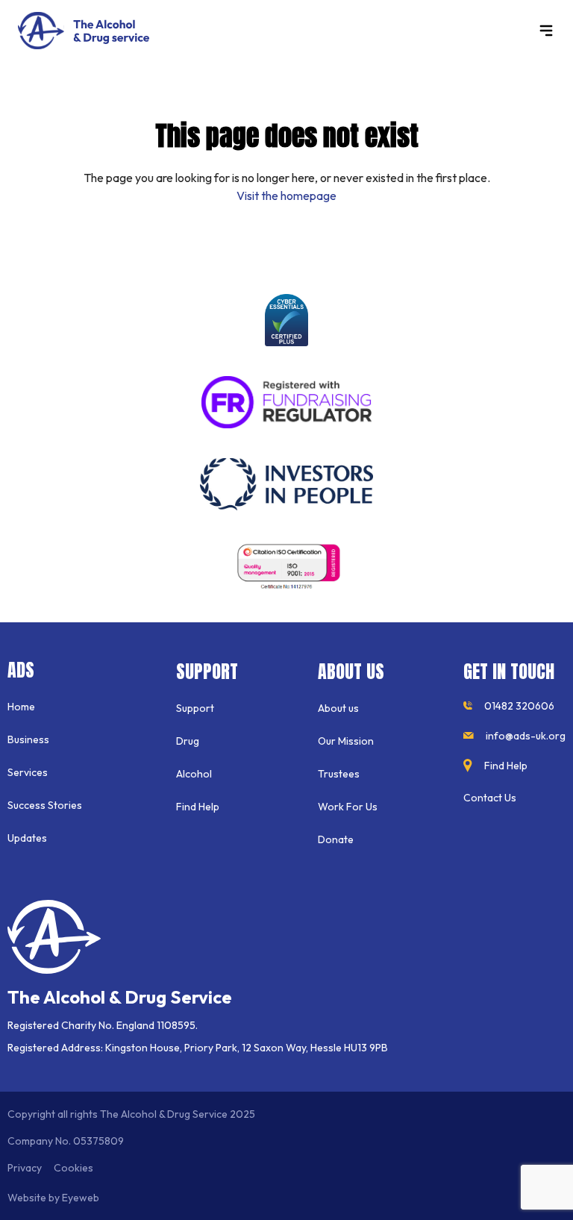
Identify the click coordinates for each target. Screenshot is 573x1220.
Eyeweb (80, 1197)
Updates (27, 838)
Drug (187, 741)
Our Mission (346, 741)
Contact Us (489, 797)
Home (21, 706)
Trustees (339, 774)
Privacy (24, 1167)
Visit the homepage (286, 195)
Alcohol (194, 774)
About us (338, 708)
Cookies (73, 1167)
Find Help (197, 806)
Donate (336, 839)
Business (28, 739)
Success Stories (44, 805)
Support (195, 708)
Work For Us (348, 806)
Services (27, 772)
